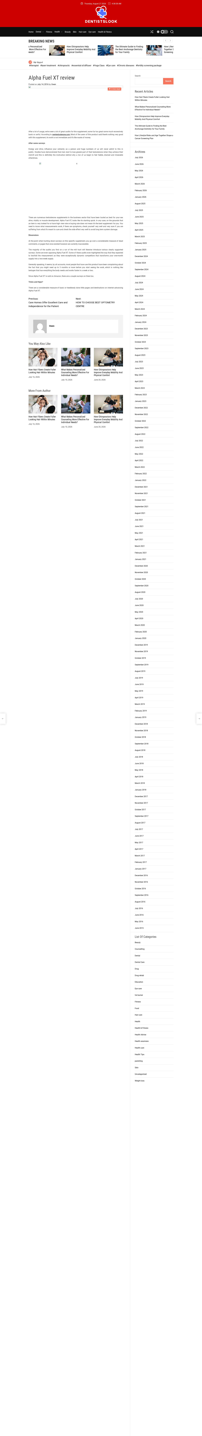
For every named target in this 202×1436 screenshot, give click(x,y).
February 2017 (141, 862)
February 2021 (141, 553)
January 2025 (140, 250)
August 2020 (140, 592)
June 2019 (139, 684)
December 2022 (141, 408)
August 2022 (140, 434)
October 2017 (140, 809)
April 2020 (139, 618)
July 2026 (139, 157)
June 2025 (139, 217)
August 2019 (140, 671)
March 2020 (140, 625)
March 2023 (140, 388)
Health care (139, 1048)
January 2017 (140, 869)
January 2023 (140, 401)
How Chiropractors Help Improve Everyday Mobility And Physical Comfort (60, 49)
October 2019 (140, 658)
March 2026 (140, 184)
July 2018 (139, 757)
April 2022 (139, 460)
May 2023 (139, 375)
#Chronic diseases (126, 65)
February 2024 (141, 315)
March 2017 (140, 856)
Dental (38, 31)
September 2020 (141, 586)
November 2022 (141, 414)
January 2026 (140, 197)
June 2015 (139, 928)
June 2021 (139, 526)
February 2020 (141, 632)
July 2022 (139, 441)
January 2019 (140, 717)
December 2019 (141, 645)
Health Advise (140, 1035)
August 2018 (140, 750)
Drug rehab (139, 975)
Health (57, 31)
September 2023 (141, 348)
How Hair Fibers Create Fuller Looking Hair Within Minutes (42, 371)
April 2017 (139, 849)
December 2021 (141, 487)
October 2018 (140, 737)
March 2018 (140, 783)
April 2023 (139, 381)
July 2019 (139, 678)
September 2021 (141, 506)
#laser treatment (48, 65)
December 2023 (141, 329)
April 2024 (139, 302)
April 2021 (139, 539)
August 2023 (140, 355)
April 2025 (139, 230)
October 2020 (140, 579)
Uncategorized (141, 1074)
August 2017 (140, 823)
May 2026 (139, 171)
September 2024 (141, 269)
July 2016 (139, 908)
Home (31, 32)
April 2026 (139, 177)
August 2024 (140, 276)
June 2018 (139, 763)
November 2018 (141, 730)
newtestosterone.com (61, 134)
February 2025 (141, 243)
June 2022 (139, 447)
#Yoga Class (99, 65)
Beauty (68, 32)
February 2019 (141, 711)
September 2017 (141, 816)
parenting (139, 1061)
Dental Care (139, 962)
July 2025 (139, 210)
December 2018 (141, 724)
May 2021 (139, 533)
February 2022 (141, 473)
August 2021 (140, 513)
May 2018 (139, 770)
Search (138, 76)
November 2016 (141, 882)
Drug (137, 969)
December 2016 (141, 875)
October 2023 (140, 342)
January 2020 (140, 638)
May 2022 (139, 454)
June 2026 (139, 164)
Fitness (49, 32)
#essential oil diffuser (81, 65)
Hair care (82, 32)
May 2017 (139, 842)
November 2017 (141, 803)
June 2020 (139, 605)
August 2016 (140, 902)
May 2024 (139, 296)
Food (137, 1008)
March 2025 (140, 236)
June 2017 (139, 836)
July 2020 (139, 599)
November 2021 (141, 493)
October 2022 (140, 421)
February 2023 (141, 394)
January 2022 (140, 480)
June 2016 (139, 915)
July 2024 (139, 283)
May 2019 (139, 691)
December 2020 (141, 566)
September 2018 (141, 744)
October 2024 (140, 263)
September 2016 (141, 895)
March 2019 (140, 704)
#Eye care (111, 65)
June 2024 (139, 289)
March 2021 (140, 546)
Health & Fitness (105, 32)
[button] (170, 40)
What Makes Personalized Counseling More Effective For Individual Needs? (75, 372)
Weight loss (139, 1081)
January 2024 (140, 322)
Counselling (139, 949)
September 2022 (141, 427)
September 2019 (141, 665)
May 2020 (139, 612)
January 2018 (140, 790)
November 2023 (141, 335)
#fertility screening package (149, 65)
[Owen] (40, 326)
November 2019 (141, 651)
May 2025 (139, 223)
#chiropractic (64, 65)
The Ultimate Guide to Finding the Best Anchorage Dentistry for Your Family (109, 49)
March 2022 (140, 467)
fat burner (139, 995)
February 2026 (141, 190)
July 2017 (139, 829)
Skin (74, 32)
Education (139, 982)
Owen (53, 84)
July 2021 (139, 520)
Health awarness (142, 1041)
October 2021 (140, 500)
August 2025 (140, 203)
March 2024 (140, 309)
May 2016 (139, 921)
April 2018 (139, 777)
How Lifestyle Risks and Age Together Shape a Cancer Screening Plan (156, 49)
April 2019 (139, 698)
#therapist (34, 65)
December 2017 (141, 796)
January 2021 (140, 559)
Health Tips (139, 1054)
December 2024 (141, 256)
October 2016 (140, 889)
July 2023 (139, 362)
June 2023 (139, 368)
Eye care (92, 32)
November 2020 (141, 572)
